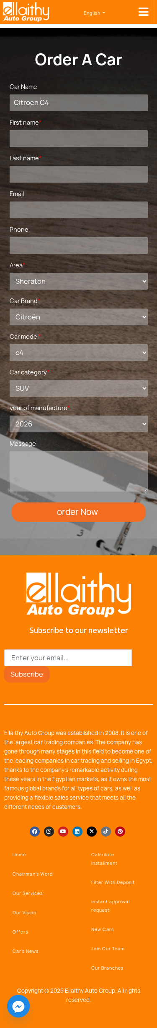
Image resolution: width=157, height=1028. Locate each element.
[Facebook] (35, 832)
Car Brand (25, 301)
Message (23, 443)
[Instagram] (49, 832)
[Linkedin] (77, 832)
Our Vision (24, 913)
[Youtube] (63, 832)
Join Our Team (108, 949)
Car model (25, 336)
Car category (29, 372)
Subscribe (26, 674)
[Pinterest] (120, 832)
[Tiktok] (106, 832)
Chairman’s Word (33, 874)
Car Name (23, 87)
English (93, 13)
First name (25, 122)
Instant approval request (110, 906)
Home (19, 855)
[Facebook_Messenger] (18, 1006)
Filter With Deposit (113, 882)
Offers (20, 932)
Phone (19, 229)
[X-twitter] (92, 832)
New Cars (102, 929)
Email (17, 194)
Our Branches (107, 968)
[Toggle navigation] (143, 11)
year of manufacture (40, 408)
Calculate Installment (104, 859)
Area (17, 265)
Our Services (28, 893)
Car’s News (26, 951)
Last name (25, 158)
